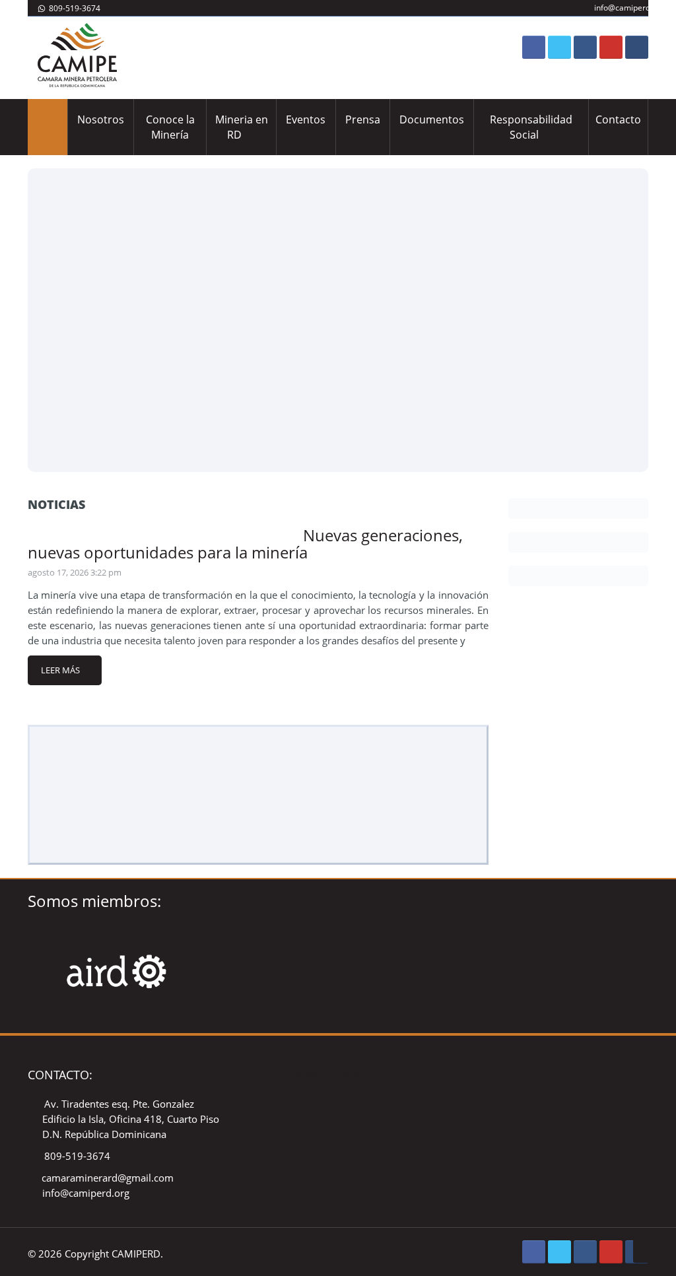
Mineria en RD (241, 127)
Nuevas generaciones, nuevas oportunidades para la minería (245, 543)
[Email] (636, 47)
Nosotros (100, 119)
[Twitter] (559, 47)
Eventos (305, 119)
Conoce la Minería (170, 127)
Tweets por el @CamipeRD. (302, 1076)
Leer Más (60, 670)
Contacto (618, 119)
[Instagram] (585, 47)
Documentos (431, 119)
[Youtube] (611, 47)
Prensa (362, 119)
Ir (338, 320)
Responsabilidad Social (531, 127)
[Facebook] (533, 47)
